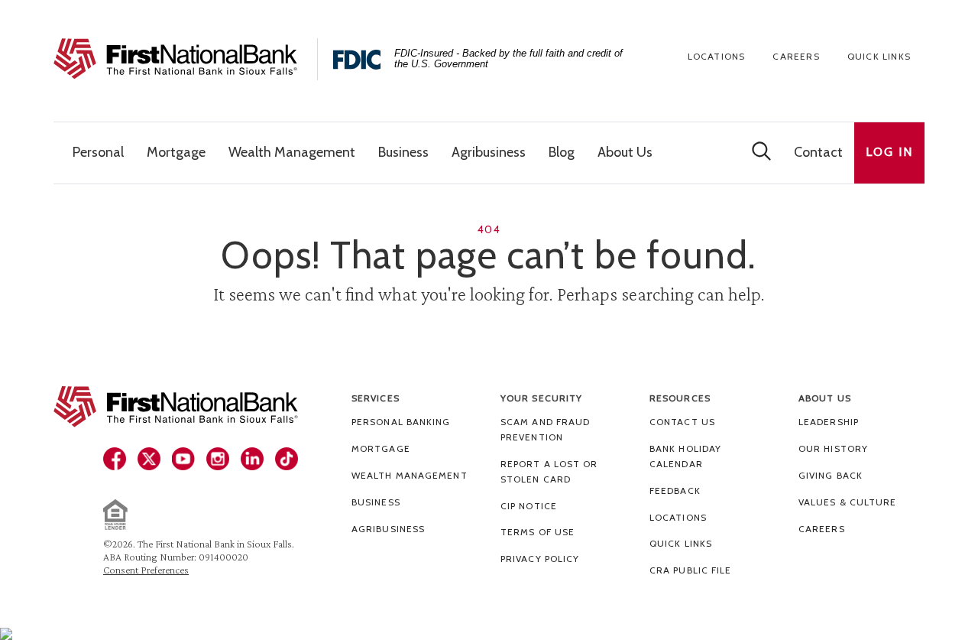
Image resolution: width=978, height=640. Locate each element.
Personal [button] (98, 152)
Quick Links (879, 56)
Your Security (541, 398)
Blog (562, 152)
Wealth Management (409, 475)
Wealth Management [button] (291, 152)
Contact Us (682, 421)
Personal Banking (401, 421)
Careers (795, 56)
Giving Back (830, 475)
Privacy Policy (539, 558)
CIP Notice (528, 506)
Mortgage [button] (176, 152)
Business (375, 502)
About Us (824, 398)
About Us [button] (625, 152)
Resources (680, 398)
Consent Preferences (146, 570)
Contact (818, 152)
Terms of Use (537, 532)
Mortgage (380, 448)
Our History (833, 448)
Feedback (675, 490)
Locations (717, 56)
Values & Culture (847, 502)
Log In (889, 152)
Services (375, 398)
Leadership (828, 421)
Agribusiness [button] (489, 152)
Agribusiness (388, 528)
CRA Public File (690, 570)
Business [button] (403, 152)
